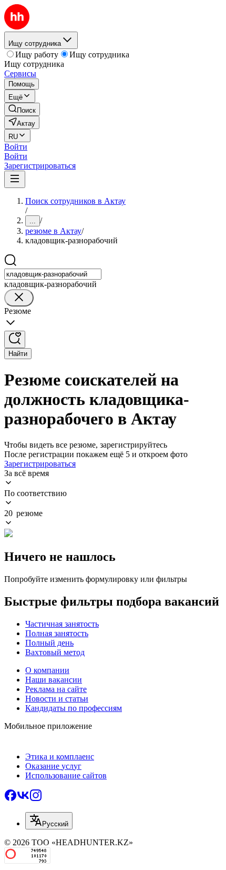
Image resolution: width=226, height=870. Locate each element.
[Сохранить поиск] (14, 339)
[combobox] (52, 274)
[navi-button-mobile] (14, 179)
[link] (22, 109)
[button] (15, 146)
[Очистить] (19, 298)
